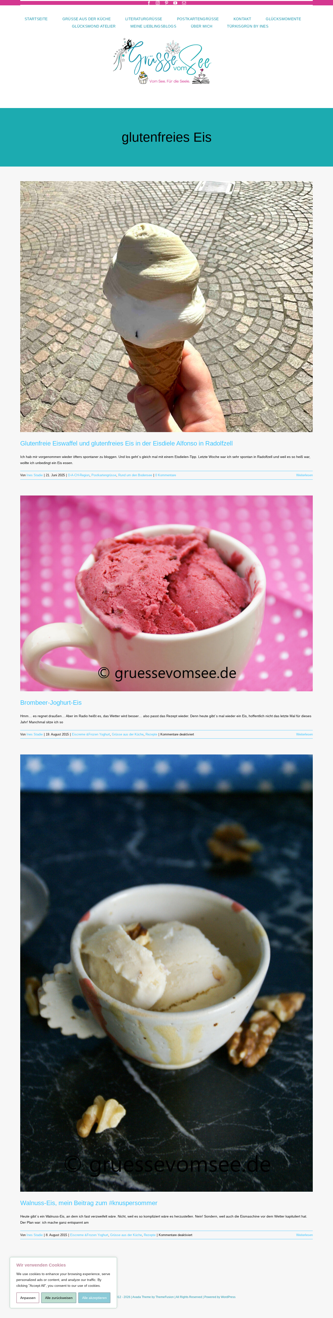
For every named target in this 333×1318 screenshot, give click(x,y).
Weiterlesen (304, 475)
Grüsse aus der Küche (128, 734)
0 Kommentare (165, 475)
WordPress (228, 1297)
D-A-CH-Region (78, 475)
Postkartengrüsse (103, 475)
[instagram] (158, 3)
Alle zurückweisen (59, 1298)
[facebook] (149, 3)
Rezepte (151, 734)
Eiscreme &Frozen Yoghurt (91, 734)
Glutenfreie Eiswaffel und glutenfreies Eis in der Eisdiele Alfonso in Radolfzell (126, 443)
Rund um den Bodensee (135, 475)
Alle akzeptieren (94, 1298)
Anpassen (28, 1298)
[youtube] (175, 3)
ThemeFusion (165, 1297)
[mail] (184, 3)
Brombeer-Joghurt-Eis (51, 702)
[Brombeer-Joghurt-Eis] (166, 593)
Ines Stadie (35, 475)
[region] (63, 1282)
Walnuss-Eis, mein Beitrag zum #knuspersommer (88, 1203)
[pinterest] (166, 3)
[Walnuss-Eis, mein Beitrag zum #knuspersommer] (166, 973)
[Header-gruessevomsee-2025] (166, 31)
